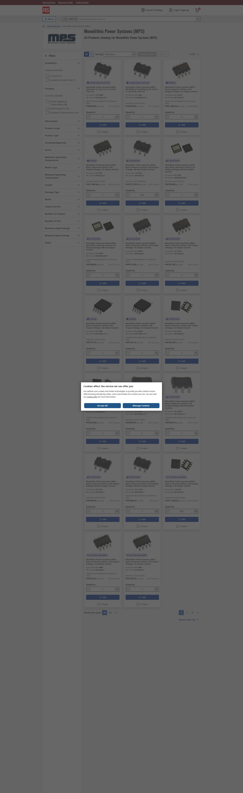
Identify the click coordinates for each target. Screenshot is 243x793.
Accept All (102, 405)
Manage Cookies (141, 405)
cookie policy (92, 397)
